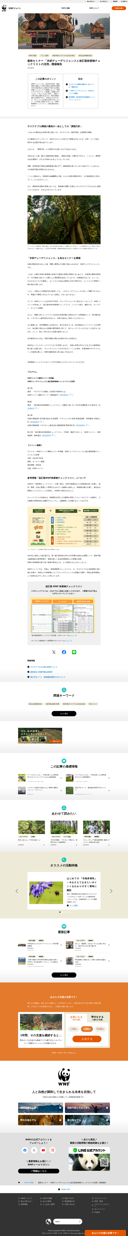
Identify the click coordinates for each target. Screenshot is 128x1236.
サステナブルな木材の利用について (43, 667)
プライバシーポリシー (102, 1205)
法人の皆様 (47, 1201)
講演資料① (64, 395)
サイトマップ (99, 1209)
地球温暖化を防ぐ (41, 1110)
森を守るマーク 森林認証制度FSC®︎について (47, 677)
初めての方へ (70, 1198)
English (97, 1212)
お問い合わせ (70, 1204)
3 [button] (65, 912)
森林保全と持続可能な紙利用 (41, 672)
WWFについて (94, 8)
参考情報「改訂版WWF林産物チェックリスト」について (82, 98)
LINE (74, 652)
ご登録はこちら (39, 1171)
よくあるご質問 (49, 1204)
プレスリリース (100, 1198)
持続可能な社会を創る (88, 1110)
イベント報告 (44, 55)
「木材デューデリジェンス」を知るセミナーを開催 (81, 92)
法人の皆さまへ (104, 1)
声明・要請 (98, 1201)
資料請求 (115, 1)
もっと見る (64, 713)
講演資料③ (35, 422)
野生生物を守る (41, 1122)
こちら (72, 635)
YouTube (43, 1150)
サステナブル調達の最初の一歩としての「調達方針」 (81, 86)
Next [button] (111, 891)
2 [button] (62, 912)
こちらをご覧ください (79, 1233)
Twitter (54, 652)
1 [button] (59, 912)
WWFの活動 (65, 8)
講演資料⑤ (47, 435)
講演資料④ (81, 425)
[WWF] (19, 1182)
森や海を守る (88, 1122)
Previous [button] (17, 891)
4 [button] (68, 912)
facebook (64, 652)
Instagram (52, 1150)
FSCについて (93, 704)
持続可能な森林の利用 (52, 704)
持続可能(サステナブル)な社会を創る (64, 55)
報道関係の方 (70, 1201)
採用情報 (24, 1204)
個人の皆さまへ (91, 1)
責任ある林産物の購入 (85, 55)
